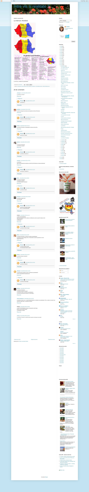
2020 (61, 52)
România (46, 86)
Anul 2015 (62, 356)
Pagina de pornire (34, 339)
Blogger (46, 477)
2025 (61, 47)
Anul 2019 (62, 352)
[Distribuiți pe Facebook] (30, 84)
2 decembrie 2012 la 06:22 (25, 306)
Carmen (61, 327)
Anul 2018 (62, 353)
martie (62, 152)
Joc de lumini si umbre (69, 381)
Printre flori (63, 70)
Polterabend (63, 136)
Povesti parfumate (63, 265)
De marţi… (62, 316)
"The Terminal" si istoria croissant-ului (66, 397)
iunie (62, 147)
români (43, 86)
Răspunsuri (20, 98)
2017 (61, 57)
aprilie (62, 150)
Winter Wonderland (64, 100)
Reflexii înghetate (64, 122)
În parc (62, 128)
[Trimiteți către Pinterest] (31, 84)
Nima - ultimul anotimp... (64, 294)
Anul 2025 (62, 348)
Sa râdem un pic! (64, 73)
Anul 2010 (62, 362)
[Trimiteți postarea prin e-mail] (24, 84)
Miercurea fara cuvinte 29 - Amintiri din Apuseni (70, 220)
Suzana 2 (62, 309)
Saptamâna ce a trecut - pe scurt (66, 92)
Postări (62, 270)
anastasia (19, 196)
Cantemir (18, 160)
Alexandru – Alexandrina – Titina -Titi (66, 299)
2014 (61, 61)
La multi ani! (63, 125)
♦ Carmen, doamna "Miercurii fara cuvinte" (67, 456)
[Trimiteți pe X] (29, 84)
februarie (63, 153)
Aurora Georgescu (20, 298)
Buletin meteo (63, 102)
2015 (61, 60)
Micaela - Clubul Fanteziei (65, 340)
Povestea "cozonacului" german (66, 133)
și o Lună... (62, 303)
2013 (61, 63)
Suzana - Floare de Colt (64, 278)
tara (48, 86)
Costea (18, 125)
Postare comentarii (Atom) (23, 341)
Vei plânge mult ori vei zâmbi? (66, 121)
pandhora (18, 109)
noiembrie (63, 139)
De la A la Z (62, 169)
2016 (61, 58)
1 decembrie (19, 86)
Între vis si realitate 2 (32, 6)
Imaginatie (63, 76)
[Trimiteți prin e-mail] (26, 84)
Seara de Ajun (63, 88)
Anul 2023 (62, 350)
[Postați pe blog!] (27, 84)
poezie (41, 86)
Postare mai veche (51, 339)
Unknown (21, 100)
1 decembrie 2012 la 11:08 (30, 117)
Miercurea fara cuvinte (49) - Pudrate (67, 127)
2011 (61, 157)
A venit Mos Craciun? (64, 89)
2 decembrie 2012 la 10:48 (24, 315)
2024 (61, 49)
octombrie (63, 141)
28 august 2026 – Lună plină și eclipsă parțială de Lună (70, 258)
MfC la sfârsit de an (64, 81)
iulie (62, 146)
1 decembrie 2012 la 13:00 (24, 234)
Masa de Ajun (63, 86)
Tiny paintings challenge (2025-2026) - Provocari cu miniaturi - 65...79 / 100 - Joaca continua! (66, 311)
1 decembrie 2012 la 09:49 (25, 196)
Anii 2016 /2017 (63, 354)
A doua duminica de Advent (66, 118)
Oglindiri (66, 403)
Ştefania (18, 288)
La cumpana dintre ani (65, 67)
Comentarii (63, 272)
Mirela (18, 234)
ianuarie (62, 155)
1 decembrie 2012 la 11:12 (30, 188)
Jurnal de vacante (63, 163)
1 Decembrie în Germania (65, 134)
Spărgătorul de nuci (64, 103)
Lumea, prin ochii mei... (64, 302)
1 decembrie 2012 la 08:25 (24, 178)
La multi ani (33, 86)
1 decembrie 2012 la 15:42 (30, 262)
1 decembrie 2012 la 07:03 (25, 160)
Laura (61, 335)
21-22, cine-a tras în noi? (64, 324)
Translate (67, 22)
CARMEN (68, 26)
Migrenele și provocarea (64, 332)
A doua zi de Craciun (64, 79)
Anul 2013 (62, 358)
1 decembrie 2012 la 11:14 (25, 215)
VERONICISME (63, 298)
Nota (62, 94)
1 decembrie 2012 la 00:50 (25, 109)
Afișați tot (74, 343)
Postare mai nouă (17, 339)
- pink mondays (62, 295)
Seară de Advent (64, 130)
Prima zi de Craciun (64, 85)
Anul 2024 (62, 349)
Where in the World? (63, 287)
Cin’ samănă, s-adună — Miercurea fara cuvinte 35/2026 (69, 233)
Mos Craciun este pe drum (65, 91)
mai (62, 149)
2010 (61, 158)
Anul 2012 (62, 360)
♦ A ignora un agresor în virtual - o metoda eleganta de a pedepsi (67, 464)
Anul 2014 (62, 357)
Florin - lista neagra (63, 323)
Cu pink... (62, 116)
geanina (18, 142)
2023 (61, 50)
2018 (61, 55)
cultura (30, 86)
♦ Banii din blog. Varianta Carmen (66, 460)
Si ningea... (63, 109)
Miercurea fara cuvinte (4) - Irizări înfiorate (70, 245)
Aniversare (25, 86)
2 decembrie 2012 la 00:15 (29, 298)
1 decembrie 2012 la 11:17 (30, 226)
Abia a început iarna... (65, 119)
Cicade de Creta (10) (69, 409)
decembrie (63, 66)
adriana (18, 254)
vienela (18, 315)
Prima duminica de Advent (65, 131)
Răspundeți (19, 96)
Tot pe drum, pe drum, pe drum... (65, 328)
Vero (61, 315)
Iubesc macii (67, 426)
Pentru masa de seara (65, 124)
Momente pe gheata (64, 78)
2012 (22, 86)
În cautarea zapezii (64, 68)
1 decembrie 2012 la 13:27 (25, 254)
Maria (18, 178)
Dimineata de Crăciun (65, 105)
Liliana (61, 290)
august (62, 144)
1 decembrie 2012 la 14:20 (25, 270)
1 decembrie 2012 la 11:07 (30, 100)
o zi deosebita (37, 86)
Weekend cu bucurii (68, 238)
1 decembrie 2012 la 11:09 (30, 133)
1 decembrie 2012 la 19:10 (25, 288)
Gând (61, 291)
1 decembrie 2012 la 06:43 (25, 142)
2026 (61, 46)
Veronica (62, 286)
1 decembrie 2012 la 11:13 (30, 205)
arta (27, 86)
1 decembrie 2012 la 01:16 (24, 125)
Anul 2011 (62, 361)
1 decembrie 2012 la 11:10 (30, 169)
